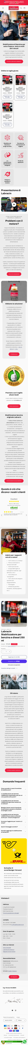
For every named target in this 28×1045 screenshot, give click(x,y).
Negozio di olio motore (9, 951)
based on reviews (14, 503)
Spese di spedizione (12, 646)
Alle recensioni (14, 406)
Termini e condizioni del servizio (15, 1039)
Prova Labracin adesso (14, 61)
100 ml (20, 347)
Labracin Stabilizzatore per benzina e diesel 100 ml (20, 89)
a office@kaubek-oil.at (17, 924)
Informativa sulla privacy (13, 1035)
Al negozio (14, 976)
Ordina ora (14, 354)
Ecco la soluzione (14, 274)
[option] (14, 516)
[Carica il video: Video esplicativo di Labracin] (14, 204)
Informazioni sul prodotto (14, 480)
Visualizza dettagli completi (8, 668)
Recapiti (22, 1035)
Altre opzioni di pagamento (14, 664)
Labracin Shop (13, 1033)
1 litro (16, 349)
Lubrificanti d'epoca (8, 949)
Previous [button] (1, 515)
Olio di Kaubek (7, 947)
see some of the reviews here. (14, 505)
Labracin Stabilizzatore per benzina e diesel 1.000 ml (7, 89)
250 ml (11, 349)
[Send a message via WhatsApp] (24, 1041)
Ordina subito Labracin (14, 770)
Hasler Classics (12, 971)
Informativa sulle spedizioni (19, 1037)
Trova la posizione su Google (11, 913)
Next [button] (26, 515)
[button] (3, 8)
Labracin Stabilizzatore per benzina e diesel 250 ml (7, 116)
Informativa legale (8, 1037)
